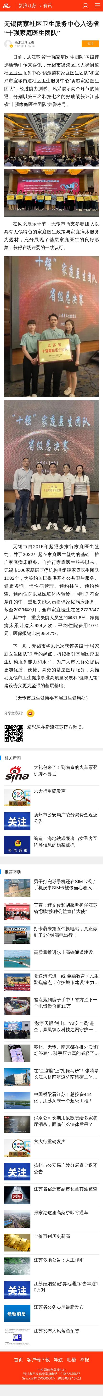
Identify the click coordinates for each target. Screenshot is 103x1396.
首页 (18, 1359)
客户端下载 (38, 1359)
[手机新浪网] (8, 6)
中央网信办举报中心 (52, 1370)
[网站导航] (97, 6)
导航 (58, 1359)
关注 (90, 43)
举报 (84, 1359)
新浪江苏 (27, 5)
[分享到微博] (30, 713)
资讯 (47, 5)
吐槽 (71, 1359)
